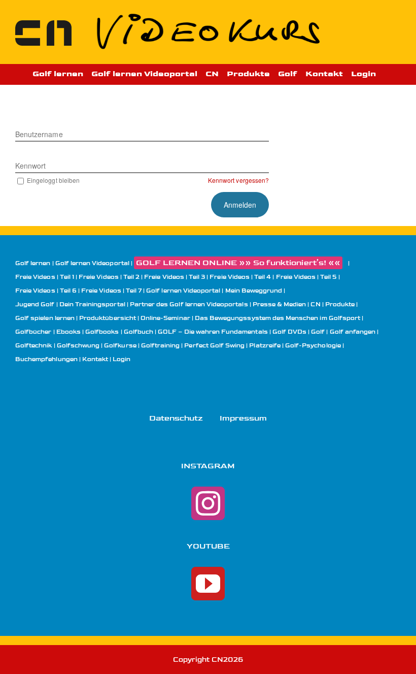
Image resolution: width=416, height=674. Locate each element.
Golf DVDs (289, 332)
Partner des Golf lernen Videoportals (189, 304)
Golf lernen (33, 263)
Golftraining (160, 345)
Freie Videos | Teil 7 (111, 291)
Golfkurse (120, 345)
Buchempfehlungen (46, 359)
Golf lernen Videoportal (92, 263)
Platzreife (265, 345)
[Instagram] (208, 503)
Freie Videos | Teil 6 (46, 291)
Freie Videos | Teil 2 (109, 277)
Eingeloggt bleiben (53, 180)
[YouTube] (208, 583)
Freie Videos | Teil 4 (240, 277)
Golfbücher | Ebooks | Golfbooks (67, 332)
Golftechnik (33, 345)
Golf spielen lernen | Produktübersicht (75, 318)
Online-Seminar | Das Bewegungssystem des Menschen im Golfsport (250, 318)
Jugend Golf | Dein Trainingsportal (70, 304)
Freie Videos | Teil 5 (306, 277)
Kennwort (30, 166)
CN (315, 304)
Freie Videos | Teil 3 (174, 277)
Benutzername (39, 134)
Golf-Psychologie (313, 345)
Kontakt (95, 359)
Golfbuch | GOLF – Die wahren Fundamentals (196, 332)
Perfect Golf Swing (214, 345)
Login (121, 359)
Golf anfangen (353, 332)
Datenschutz (176, 418)
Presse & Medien (279, 304)
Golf (318, 332)
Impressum (243, 418)
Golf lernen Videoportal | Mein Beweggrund (214, 291)
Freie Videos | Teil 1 (44, 277)
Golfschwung (78, 345)
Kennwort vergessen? (238, 180)
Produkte (340, 304)
